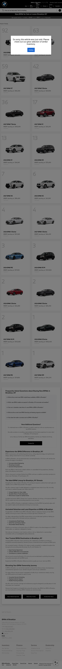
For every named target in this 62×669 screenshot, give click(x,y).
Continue (31, 50)
